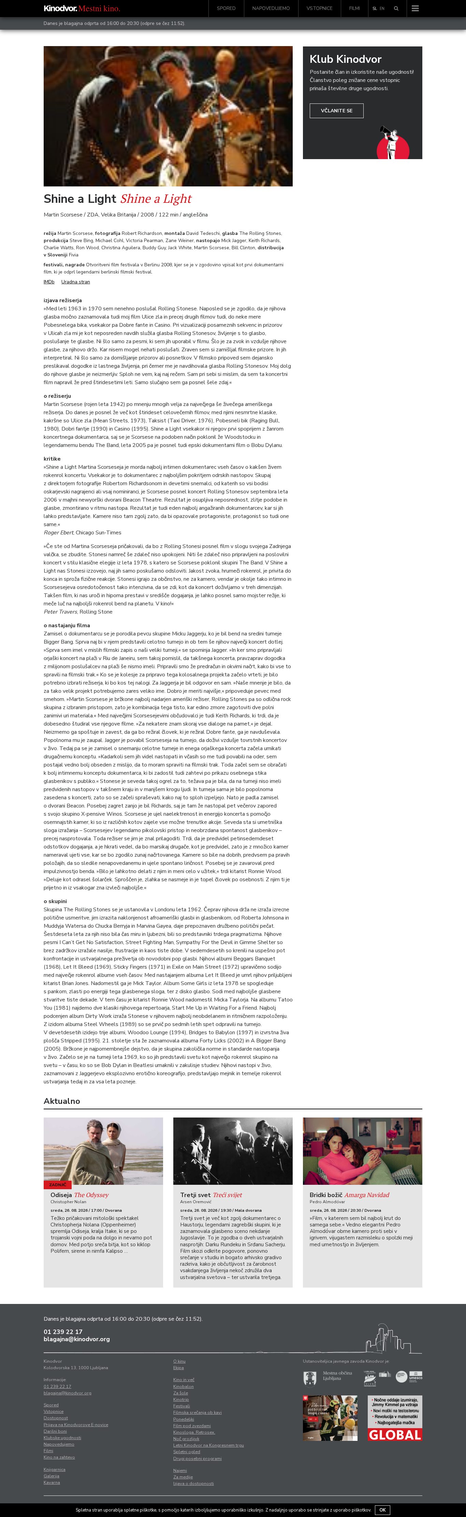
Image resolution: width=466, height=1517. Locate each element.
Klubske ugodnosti (62, 1438)
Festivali (181, 1406)
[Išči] (396, 8)
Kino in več (183, 1380)
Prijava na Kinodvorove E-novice (76, 1425)
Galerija (51, 1476)
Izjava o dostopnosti (193, 1483)
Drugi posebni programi (197, 1459)
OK (382, 1510)
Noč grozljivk (186, 1439)
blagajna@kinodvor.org (77, 1339)
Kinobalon (183, 1386)
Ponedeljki (183, 1419)
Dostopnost (56, 1418)
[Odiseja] (103, 1151)
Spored (226, 8)
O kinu (179, 1361)
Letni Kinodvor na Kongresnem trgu (208, 1445)
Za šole (180, 1393)
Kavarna (52, 1482)
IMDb (49, 282)
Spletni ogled (186, 1452)
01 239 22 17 (63, 1332)
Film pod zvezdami (192, 1426)
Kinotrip (181, 1399)
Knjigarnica (54, 1469)
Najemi (180, 1470)
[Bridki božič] (362, 1151)
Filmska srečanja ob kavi (197, 1412)
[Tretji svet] (233, 1151)
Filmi (354, 8)
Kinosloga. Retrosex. (194, 1432)
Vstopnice (320, 8)
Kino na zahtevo (59, 1457)
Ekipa (178, 1368)
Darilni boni (55, 1431)
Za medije (183, 1477)
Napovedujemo (271, 8)
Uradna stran (75, 282)
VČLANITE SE (336, 111)
